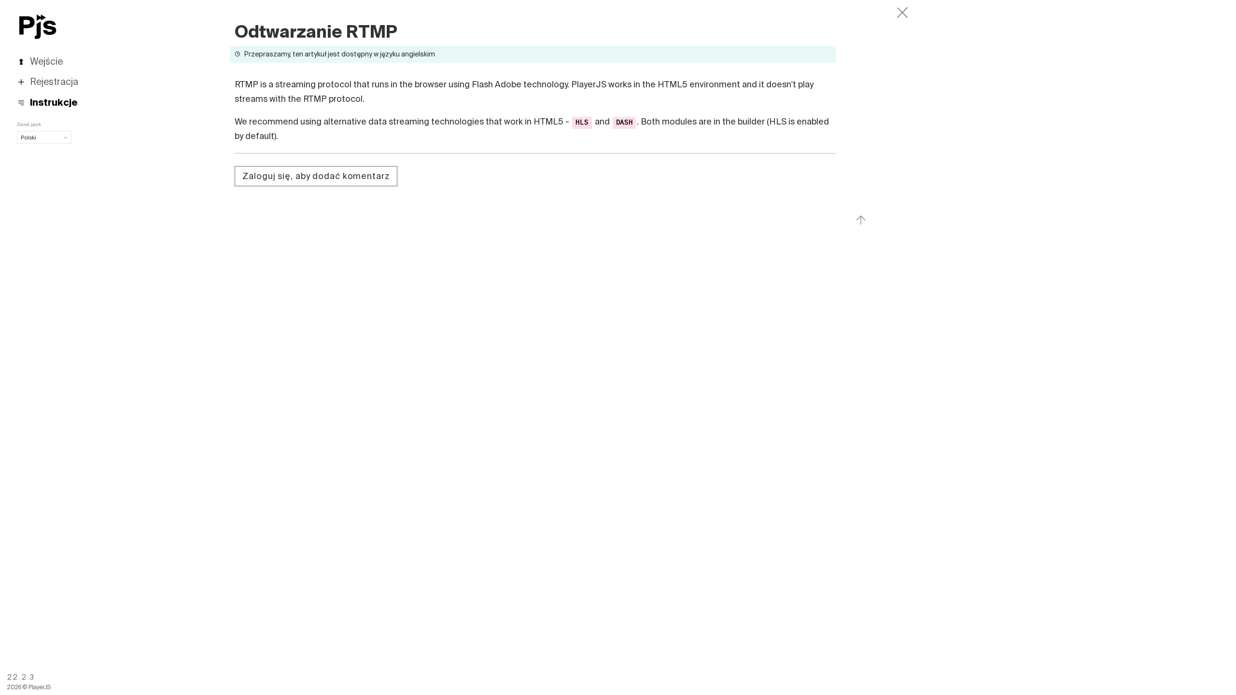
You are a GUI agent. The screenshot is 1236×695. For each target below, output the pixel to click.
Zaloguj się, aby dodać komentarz (315, 176)
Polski (28, 137)
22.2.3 (21, 677)
